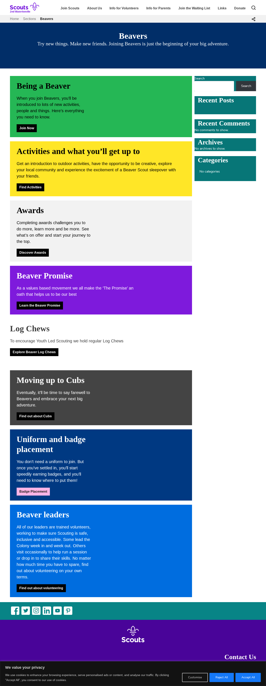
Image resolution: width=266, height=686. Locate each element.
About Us (94, 8)
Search (200, 78)
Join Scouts (69, 8)
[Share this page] (253, 18)
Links (222, 8)
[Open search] (253, 7)
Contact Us (240, 657)
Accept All (248, 677)
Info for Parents (158, 8)
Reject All (222, 677)
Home (14, 19)
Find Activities (30, 187)
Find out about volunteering (41, 588)
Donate (240, 8)
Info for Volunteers (124, 8)
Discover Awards (32, 252)
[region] (133, 673)
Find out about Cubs (35, 416)
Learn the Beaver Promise (39, 305)
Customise (195, 677)
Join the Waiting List (194, 8)
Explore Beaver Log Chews (34, 352)
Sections (29, 19)
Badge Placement (33, 491)
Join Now (26, 128)
